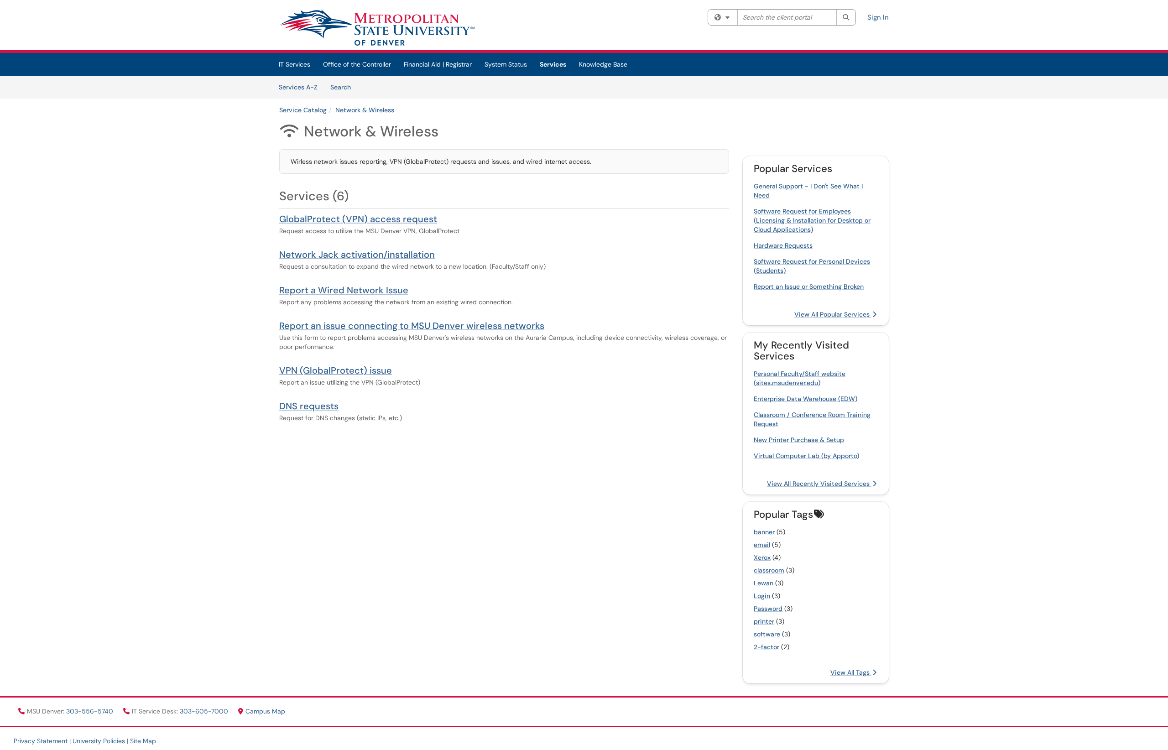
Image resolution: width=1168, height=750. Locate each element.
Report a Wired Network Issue (343, 290)
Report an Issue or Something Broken (809, 286)
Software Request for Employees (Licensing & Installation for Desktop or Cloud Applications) (812, 220)
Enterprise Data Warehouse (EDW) (805, 399)
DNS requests (309, 406)
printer (764, 621)
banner (764, 532)
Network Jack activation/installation (357, 254)
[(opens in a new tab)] (376, 27)
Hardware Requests (783, 245)
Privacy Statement (41, 741)
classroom (769, 570)
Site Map (143, 741)
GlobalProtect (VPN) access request (358, 219)
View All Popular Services (832, 314)
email (762, 545)
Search (343, 87)
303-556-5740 (90, 711)
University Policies (99, 741)
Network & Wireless (364, 110)
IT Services (294, 64)
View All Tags (850, 672)
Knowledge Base (603, 64)
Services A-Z (298, 87)
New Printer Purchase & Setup (799, 440)
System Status (506, 64)
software (767, 634)
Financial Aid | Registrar (438, 64)
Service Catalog (303, 110)
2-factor (766, 647)
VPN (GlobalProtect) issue (335, 370)
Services (553, 64)
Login (762, 596)
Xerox (762, 557)
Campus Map (265, 711)
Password (768, 608)
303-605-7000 (205, 711)
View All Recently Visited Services (819, 483)
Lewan (763, 583)
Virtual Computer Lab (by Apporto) (806, 456)
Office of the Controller (357, 64)
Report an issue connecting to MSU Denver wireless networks (411, 326)
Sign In (878, 17)
